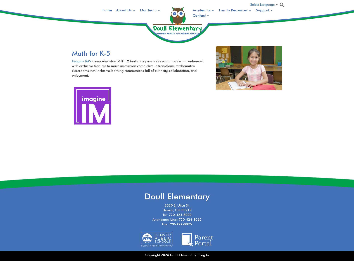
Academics (202, 10)
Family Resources (234, 10)
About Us (124, 10)
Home (107, 10)
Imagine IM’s (81, 61)
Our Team (149, 10)
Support (263, 10)
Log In (204, 255)
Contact (200, 15)
